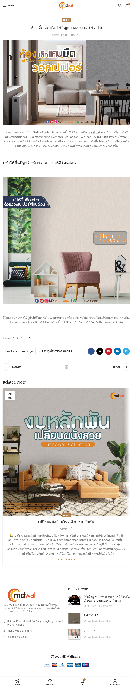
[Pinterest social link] (108, 351)
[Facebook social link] (91, 351)
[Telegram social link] (126, 351)
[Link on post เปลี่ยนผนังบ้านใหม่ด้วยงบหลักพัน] (66, 452)
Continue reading (66, 559)
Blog (66, 20)
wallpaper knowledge (20, 351)
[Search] (119, 5)
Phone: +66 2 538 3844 (19, 630)
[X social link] (99, 351)
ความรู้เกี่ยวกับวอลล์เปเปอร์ (57, 351)
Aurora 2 (90, 631)
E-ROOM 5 (91, 615)
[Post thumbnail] (74, 601)
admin (55, 35)
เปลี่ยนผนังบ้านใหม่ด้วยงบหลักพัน (66, 521)
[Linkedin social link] (117, 351)
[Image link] (22, 595)
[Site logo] (66, 5)
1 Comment (105, 605)
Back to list (66, 367)
